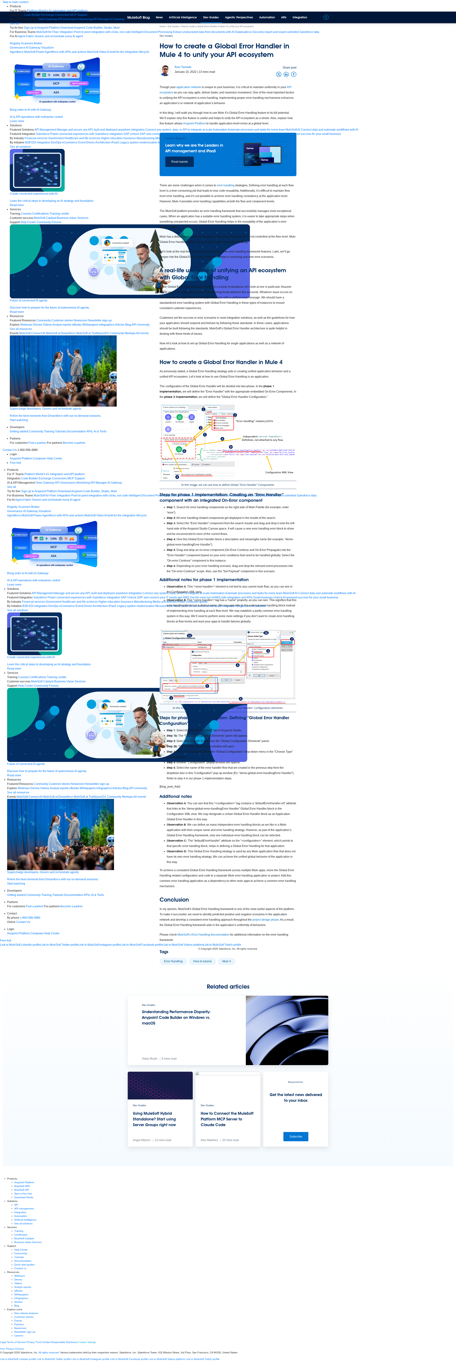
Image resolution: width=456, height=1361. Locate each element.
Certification (21, 1234)
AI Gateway (33, 47)
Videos (18, 1283)
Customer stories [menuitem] (62, 320)
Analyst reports (22, 1287)
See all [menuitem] (14, 23)
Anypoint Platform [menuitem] (21, 458)
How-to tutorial (202, 961)
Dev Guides (211, 17)
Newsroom (20, 1328)
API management (24, 1208)
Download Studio (23, 1197)
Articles (18, 1302)
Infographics (21, 1298)
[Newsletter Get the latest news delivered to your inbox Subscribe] (295, 1145)
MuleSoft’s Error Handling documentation (203, 934)
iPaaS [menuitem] (115, 142)
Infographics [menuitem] (107, 324)
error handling (225, 185)
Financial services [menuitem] (36, 138)
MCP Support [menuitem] (78, 14)
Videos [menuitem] (47, 324)
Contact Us (10, 449)
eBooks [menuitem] (77, 324)
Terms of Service (16, 1342)
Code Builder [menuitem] (32, 14)
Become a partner (74, 442)
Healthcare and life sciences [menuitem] (82, 138)
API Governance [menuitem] (68, 19)
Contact (46, 1342)
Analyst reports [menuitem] (61, 324)
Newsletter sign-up (24, 1331)
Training (49, 431)
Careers (18, 1335)
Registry (15, 43)
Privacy (31, 1342)
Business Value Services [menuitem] (72, 217)
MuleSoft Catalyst (24, 1238)
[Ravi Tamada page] (165, 70)
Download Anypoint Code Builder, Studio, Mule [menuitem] (90, 27)
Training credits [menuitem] (59, 213)
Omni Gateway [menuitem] (47, 19)
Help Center (21, 1249)
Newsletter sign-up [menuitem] (100, 320)
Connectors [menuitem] (62, 14)
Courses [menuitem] (26, 213)
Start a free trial (23, 1193)
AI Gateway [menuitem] (117, 19)
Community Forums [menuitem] (49, 222)
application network (188, 87)
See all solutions (23, 1223)
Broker (38, 43)
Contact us (20, 1268)
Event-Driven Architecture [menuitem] (94, 142)
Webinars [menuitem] (26, 324)
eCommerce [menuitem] (69, 142)
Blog (16, 1305)
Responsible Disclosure (64, 1342)
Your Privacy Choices (12, 1348)
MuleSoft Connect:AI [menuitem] (32, 333)
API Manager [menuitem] (101, 19)
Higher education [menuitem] (112, 138)
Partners (19, 1324)
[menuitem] (57, 10)
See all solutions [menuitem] (20, 146)
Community (36, 431)
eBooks (18, 1290)
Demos (18, 1279)
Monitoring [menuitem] (85, 19)
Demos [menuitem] (37, 324)
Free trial (15, 462)
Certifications (40, 213)
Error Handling (173, 961)
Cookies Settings (87, 1342)
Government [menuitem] (56, 138)
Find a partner (37, 442)
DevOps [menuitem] (56, 142)
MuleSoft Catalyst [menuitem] (45, 217)
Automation (267, 17)
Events (18, 1320)
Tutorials (60, 431)
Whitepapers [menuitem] (90, 324)
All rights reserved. (48, 1352)
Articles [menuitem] (120, 324)
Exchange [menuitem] (47, 14)
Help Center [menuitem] (28, 222)
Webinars (19, 1275)
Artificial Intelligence (183, 17)
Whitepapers (21, 1294)
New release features (26, 1313)
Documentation (76, 431)
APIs (283, 17)
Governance (17, 47)
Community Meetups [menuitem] (123, 333)
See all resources (21, 328)
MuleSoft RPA (22, 1186)
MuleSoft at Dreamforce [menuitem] (61, 333)
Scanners (27, 43)
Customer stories (23, 1316)
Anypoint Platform (194, 123)
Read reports (179, 161)
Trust (38, 1342)
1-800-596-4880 (30, 917)
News (159, 17)
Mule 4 (226, 961)
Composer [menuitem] (40, 458)
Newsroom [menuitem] (80, 320)
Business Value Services (28, 1242)
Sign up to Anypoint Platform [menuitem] (42, 27)
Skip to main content (15, 2)
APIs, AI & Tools (96, 431)
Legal (3, 1342)
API (16, 1204)
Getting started (19, 431)
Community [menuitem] (43, 320)
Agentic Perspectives (239, 17)
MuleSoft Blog (138, 17)
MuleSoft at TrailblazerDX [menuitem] (92, 333)
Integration (300, 17)
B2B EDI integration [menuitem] (37, 142)
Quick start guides (24, 1264)
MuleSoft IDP (21, 1189)
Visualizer (47, 47)
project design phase (265, 919)
